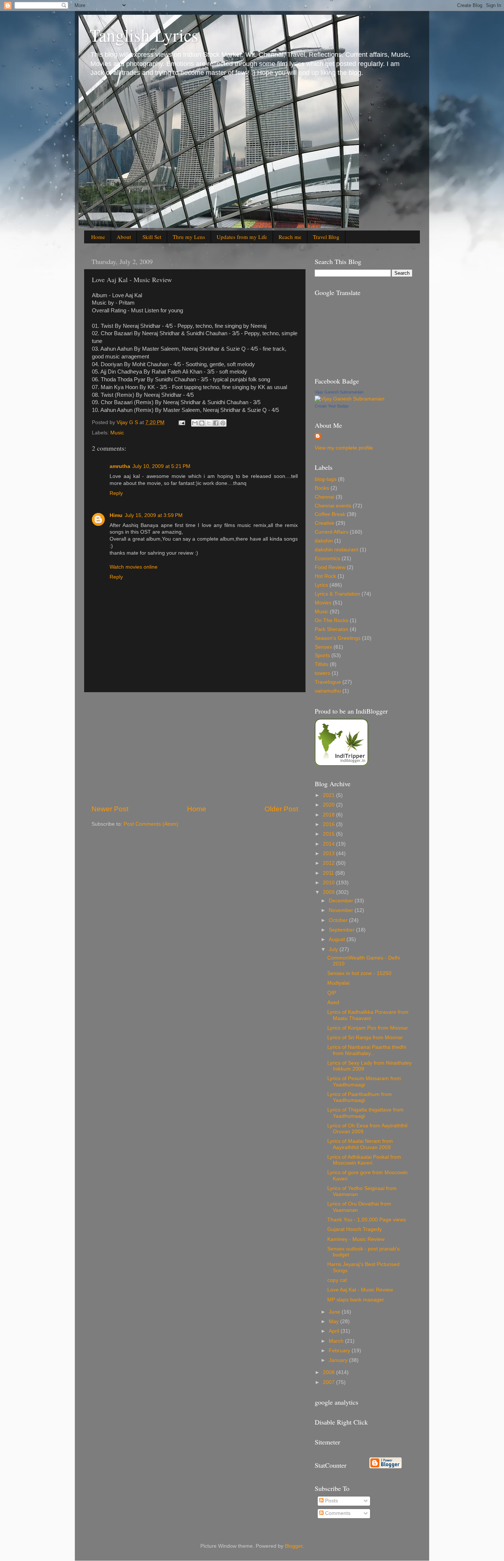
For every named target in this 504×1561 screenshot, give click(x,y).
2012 (329, 863)
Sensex (323, 647)
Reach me (290, 236)
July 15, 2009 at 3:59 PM (154, 515)
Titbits (321, 664)
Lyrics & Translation (337, 594)
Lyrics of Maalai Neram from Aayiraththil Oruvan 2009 (360, 1144)
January (339, 1360)
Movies (323, 603)
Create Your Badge (332, 406)
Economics (327, 558)
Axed (333, 1002)
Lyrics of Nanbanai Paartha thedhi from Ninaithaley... (366, 1050)
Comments (337, 1513)
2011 (329, 873)
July (334, 949)
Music (117, 433)
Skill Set (151, 236)
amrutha (120, 466)
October (339, 920)
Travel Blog (326, 236)
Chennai (324, 497)
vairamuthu (328, 691)
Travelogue (328, 682)
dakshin (324, 541)
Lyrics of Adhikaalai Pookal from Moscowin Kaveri (364, 1160)
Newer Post (110, 809)
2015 (329, 834)
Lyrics (321, 585)
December (342, 900)
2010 (329, 882)
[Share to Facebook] (216, 423)
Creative (324, 523)
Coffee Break (330, 514)
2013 (329, 853)
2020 (329, 805)
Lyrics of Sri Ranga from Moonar (365, 1037)
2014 (329, 844)
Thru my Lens (189, 236)
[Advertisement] (194, 748)
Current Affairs (331, 532)
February (340, 1350)
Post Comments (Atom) (151, 824)
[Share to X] (209, 423)
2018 (329, 815)
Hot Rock (325, 576)
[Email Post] (181, 422)
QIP (331, 993)
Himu (116, 515)
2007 (329, 1382)
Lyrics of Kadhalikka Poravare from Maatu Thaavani (367, 1015)
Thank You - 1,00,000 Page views (366, 1219)
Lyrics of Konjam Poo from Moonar (367, 1028)
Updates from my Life (242, 236)
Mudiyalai (338, 983)
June (335, 1312)
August (337, 939)
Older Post (281, 809)
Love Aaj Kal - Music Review (360, 1290)
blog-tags (325, 479)
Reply (116, 493)
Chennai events (333, 506)
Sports (322, 655)
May (334, 1321)
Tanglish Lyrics (144, 34)
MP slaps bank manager (355, 1299)
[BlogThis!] (202, 423)
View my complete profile (344, 448)
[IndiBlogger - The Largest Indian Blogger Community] (341, 764)
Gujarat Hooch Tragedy (354, 1229)
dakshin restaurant (336, 549)
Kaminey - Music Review (355, 1239)
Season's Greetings (337, 638)
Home (98, 236)
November (342, 910)
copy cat (337, 1280)
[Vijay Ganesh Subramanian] (349, 399)
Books (322, 488)
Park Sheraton (331, 629)
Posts (331, 1500)
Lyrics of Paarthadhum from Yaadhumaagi (359, 1097)
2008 (329, 1372)
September (342, 930)
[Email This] (195, 423)
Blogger (294, 1546)
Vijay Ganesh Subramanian (339, 392)
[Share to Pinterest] (223, 423)
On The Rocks (331, 620)
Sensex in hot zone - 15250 (359, 973)
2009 (329, 892)
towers (322, 673)
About (124, 236)
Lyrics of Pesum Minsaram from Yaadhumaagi (364, 1081)
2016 (329, 824)
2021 (329, 795)
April (335, 1331)
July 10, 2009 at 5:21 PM (161, 466)
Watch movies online (134, 567)
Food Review (330, 567)
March (337, 1341)
